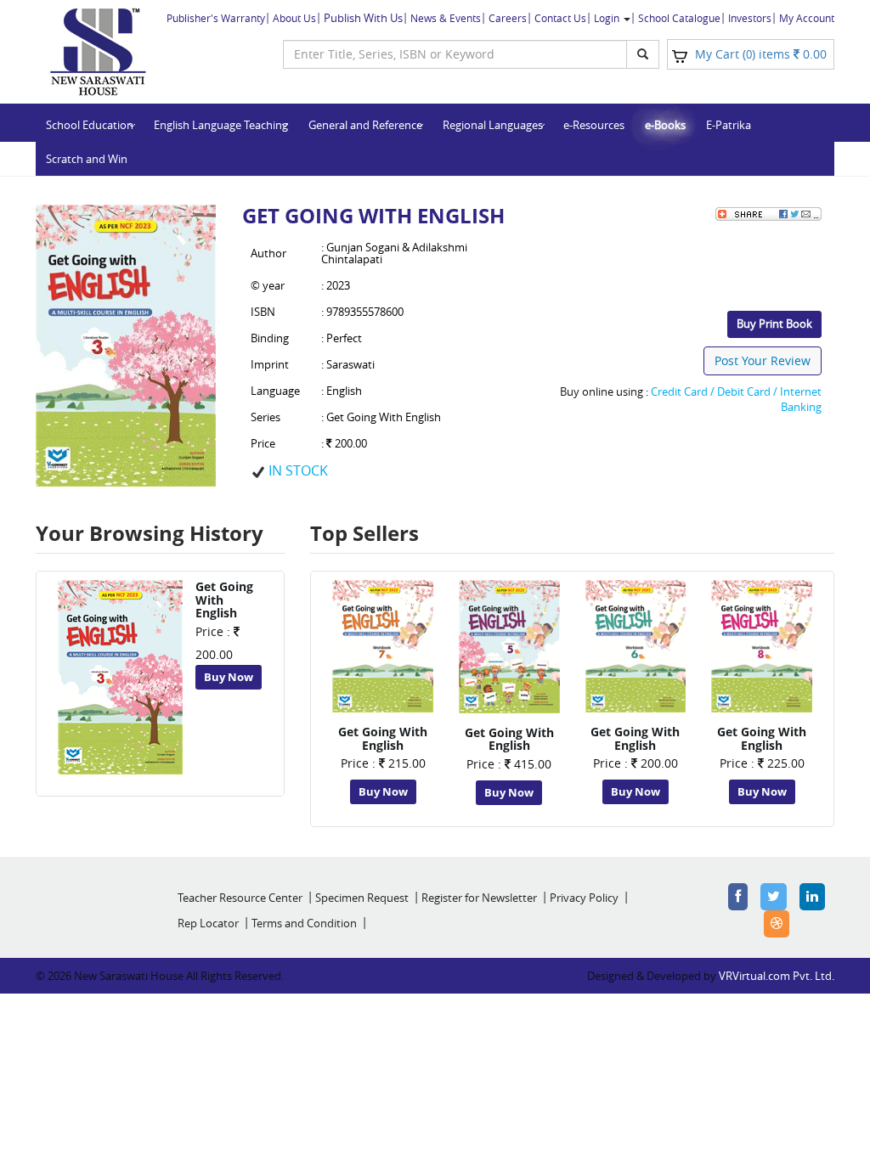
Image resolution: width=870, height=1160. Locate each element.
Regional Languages (493, 124)
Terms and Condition (304, 923)
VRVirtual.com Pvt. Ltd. (776, 975)
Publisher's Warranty (216, 18)
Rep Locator (208, 923)
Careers (508, 18)
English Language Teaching (221, 124)
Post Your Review (763, 360)
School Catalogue (679, 18)
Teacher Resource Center (240, 897)
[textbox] (455, 54)
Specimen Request (362, 897)
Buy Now (228, 676)
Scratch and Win (86, 158)
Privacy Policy (584, 897)
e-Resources (593, 124)
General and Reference (365, 124)
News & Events (445, 18)
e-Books (665, 124)
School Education (89, 124)
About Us (294, 18)
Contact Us (560, 18)
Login (608, 18)
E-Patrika (728, 124)
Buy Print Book (774, 323)
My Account (806, 18)
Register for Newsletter (479, 897)
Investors (749, 18)
